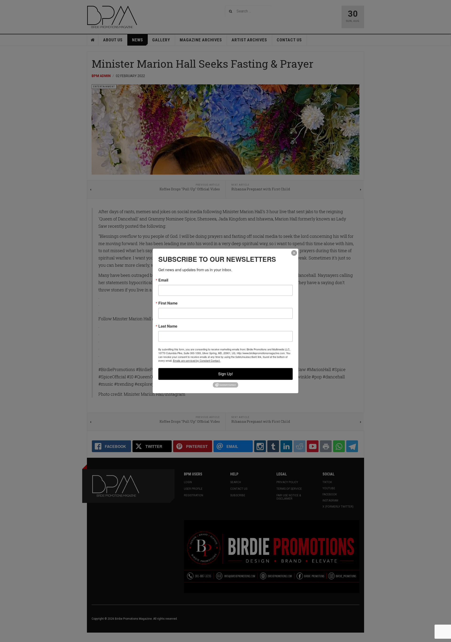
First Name (168, 303)
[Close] (294, 253)
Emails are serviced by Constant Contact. (196, 360)
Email (163, 280)
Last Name (167, 326)
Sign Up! (225, 373)
